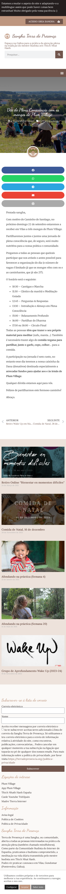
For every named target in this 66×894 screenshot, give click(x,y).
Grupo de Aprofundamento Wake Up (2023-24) (32, 671)
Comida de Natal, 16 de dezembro (23, 529)
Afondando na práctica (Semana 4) (23, 576)
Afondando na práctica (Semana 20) (24, 624)
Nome (5, 716)
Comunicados (48, 121)
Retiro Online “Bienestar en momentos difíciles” (33, 482)
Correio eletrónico (12, 706)
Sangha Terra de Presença (34, 36)
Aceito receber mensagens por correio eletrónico (30, 726)
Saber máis (38, 887)
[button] (61, 72)
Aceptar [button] (25, 887)
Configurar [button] (11, 887)
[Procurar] (59, 54)
